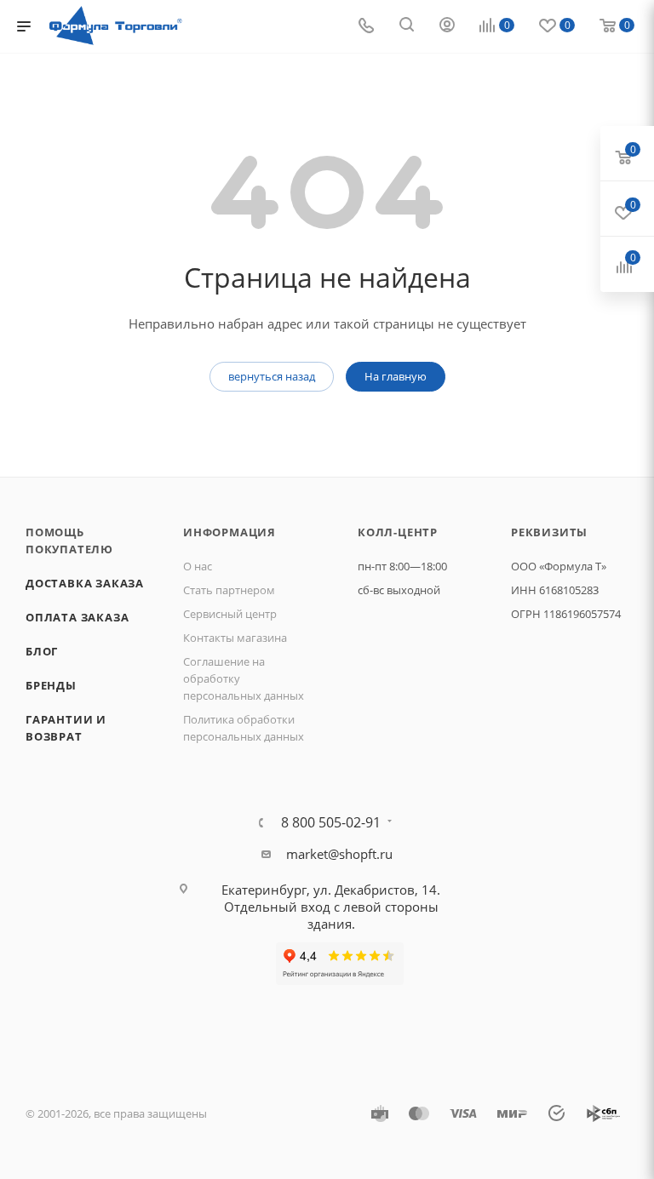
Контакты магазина (235, 637)
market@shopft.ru (339, 853)
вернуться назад (271, 376)
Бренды (51, 685)
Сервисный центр (230, 613)
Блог (42, 651)
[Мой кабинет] (447, 26)
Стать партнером (229, 590)
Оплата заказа (77, 617)
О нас (197, 566)
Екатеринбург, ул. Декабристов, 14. (330, 889)
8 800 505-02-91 (331, 822)
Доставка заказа (85, 583)
